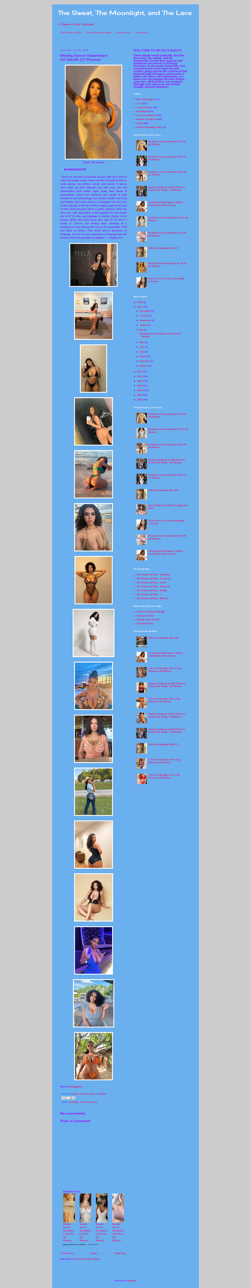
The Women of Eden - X (148, 594)
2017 (139, 395)
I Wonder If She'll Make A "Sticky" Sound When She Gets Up (165, 203)
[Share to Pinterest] (73, 1098)
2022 (140, 381)
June (142, 342)
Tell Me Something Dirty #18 (163, 638)
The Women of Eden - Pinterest (152, 586)
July (142, 330)
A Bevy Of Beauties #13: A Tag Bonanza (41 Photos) (164, 776)
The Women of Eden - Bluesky (152, 598)
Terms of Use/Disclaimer (98, 32)
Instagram (75, 1086)
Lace (139, 103)
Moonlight (73, 1102)
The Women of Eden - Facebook (153, 578)
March (143, 356)
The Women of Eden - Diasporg (153, 574)
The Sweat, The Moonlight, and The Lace (125, 12)
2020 (140, 390)
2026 (140, 302)
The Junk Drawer (145, 623)
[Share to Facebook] (71, 1098)
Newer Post (67, 1253)
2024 (140, 371)
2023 (140, 376)
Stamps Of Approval (146, 119)
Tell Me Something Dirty (149, 127)
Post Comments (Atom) (87, 1259)
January (144, 365)
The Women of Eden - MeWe (151, 582)
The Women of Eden (70, 32)
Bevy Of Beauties (145, 99)
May (142, 347)
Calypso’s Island (145, 615)
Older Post (120, 1253)
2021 (140, 385)
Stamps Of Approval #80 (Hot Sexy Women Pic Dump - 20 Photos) (167, 685)
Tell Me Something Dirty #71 (163, 248)
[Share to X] (68, 1098)
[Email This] (62, 1098)
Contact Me (141, 32)
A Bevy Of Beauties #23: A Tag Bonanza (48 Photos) (164, 669)
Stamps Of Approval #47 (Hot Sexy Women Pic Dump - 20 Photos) (166, 715)
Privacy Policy (123, 32)
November (145, 311)
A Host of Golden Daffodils (150, 611)
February (145, 361)
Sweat (139, 123)
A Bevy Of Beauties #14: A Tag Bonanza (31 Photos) (164, 761)
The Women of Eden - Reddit (151, 590)
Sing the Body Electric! (148, 619)
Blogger (132, 1280)
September (146, 320)
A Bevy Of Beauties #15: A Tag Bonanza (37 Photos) (164, 700)
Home (94, 1253)
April (142, 352)
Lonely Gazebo (144, 107)
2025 (140, 307)
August (144, 325)
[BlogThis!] (65, 1098)
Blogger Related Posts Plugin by (75, 1244)
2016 (140, 399)
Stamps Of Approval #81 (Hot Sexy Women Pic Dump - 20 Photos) (166, 188)
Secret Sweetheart (88, 1102)
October (144, 315)
